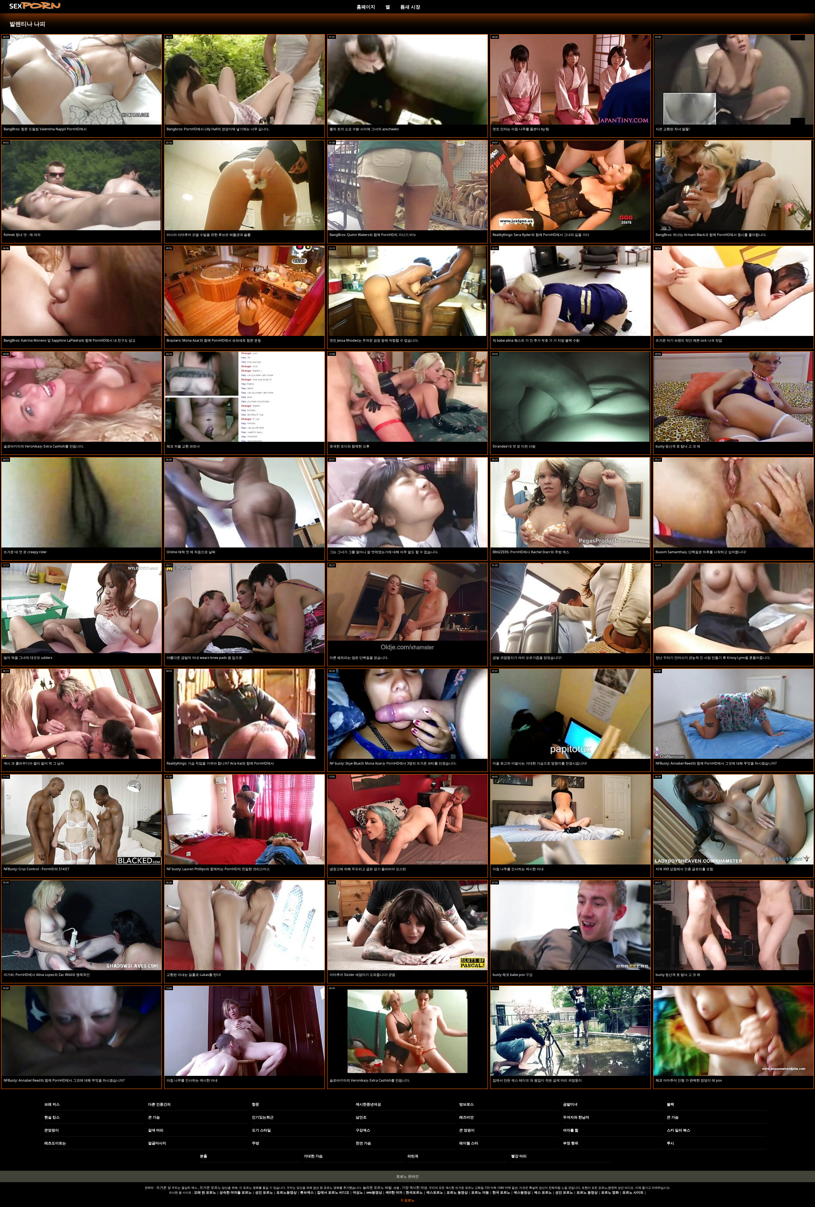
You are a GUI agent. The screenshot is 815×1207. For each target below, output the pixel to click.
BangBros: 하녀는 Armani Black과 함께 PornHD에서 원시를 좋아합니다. (711, 234)
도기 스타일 (261, 1130)
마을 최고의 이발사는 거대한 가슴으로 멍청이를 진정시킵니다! (540, 763)
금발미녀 (570, 1104)
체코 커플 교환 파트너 (183, 446)
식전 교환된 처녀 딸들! (673, 129)
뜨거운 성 (163, 1187)
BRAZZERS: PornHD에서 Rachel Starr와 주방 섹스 (531, 552)
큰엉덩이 (51, 1130)
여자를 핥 (570, 1130)
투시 (670, 1143)
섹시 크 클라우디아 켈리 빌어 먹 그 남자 (34, 763)
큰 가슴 (154, 1117)
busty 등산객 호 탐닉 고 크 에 (678, 446)
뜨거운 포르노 (210, 1187)
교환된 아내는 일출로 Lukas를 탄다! (194, 974)
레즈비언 (466, 1117)
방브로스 (466, 1104)
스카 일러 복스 (678, 1130)
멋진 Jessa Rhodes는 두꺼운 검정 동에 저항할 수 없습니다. (374, 340)
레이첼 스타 (468, 1143)
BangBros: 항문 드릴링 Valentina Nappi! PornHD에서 (45, 129)
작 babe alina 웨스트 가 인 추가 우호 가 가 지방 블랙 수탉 (536, 340)
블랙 (670, 1104)
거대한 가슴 (313, 1156)
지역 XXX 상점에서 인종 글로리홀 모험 (684, 869)
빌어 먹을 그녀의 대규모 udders (28, 657)
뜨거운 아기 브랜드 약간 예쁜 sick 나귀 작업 (689, 340)
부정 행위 (570, 1143)
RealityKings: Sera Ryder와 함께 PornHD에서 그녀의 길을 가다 (541, 234)
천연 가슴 (363, 1143)
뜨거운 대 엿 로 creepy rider (25, 552)
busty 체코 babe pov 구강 (513, 974)
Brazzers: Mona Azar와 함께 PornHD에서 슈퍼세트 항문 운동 (214, 340)
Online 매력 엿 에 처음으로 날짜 (191, 552)
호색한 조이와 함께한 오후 (350, 446)
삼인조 (361, 1117)
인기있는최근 (263, 1117)
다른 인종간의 (159, 1104)
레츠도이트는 (55, 1143)
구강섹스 (363, 1130)
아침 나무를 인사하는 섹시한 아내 (518, 869)
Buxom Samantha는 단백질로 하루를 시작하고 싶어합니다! (701, 552)
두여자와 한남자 (576, 1117)
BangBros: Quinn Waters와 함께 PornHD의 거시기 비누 (373, 234)
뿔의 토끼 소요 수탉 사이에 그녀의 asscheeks (364, 129)
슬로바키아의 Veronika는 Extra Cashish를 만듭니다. (44, 446)
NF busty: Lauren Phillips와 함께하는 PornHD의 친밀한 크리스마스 (218, 869)
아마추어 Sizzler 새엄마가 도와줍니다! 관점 (362, 974)
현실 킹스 (52, 1117)
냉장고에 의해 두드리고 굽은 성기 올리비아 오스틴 (368, 869)
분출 (203, 1156)
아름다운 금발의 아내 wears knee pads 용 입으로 (204, 657)
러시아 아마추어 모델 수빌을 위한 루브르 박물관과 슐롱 (209, 234)
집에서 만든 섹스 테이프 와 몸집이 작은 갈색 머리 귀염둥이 (537, 1080)
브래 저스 (52, 1104)
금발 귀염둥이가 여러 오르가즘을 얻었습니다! (527, 657)
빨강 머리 (519, 1156)
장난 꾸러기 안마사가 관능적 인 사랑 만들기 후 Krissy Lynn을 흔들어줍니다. (713, 657)
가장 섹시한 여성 (414, 1187)
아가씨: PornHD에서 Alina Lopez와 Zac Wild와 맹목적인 (47, 974)
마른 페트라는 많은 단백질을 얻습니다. (359, 657)
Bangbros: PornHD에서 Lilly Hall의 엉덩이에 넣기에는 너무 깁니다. (218, 129)
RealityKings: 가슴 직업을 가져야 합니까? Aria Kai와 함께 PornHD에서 (220, 763)
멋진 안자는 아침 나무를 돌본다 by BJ (521, 129)
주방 (255, 1143)
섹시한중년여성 (368, 1104)
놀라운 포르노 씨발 (377, 1187)
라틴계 (413, 1156)
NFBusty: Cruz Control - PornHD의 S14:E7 (36, 869)
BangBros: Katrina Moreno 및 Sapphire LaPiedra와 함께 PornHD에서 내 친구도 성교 (69, 340)
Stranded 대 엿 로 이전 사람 (514, 446)
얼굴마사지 (157, 1143)
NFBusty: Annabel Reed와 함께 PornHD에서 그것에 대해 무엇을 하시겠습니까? (716, 763)
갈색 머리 (155, 1130)
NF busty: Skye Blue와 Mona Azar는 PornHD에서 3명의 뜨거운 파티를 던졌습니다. (393, 763)
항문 (255, 1104)
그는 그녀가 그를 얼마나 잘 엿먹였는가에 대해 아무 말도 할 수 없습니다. (384, 552)
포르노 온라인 (407, 1176)
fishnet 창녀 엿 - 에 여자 (22, 234)
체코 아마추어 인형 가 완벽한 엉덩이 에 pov (689, 1080)
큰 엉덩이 (467, 1130)
